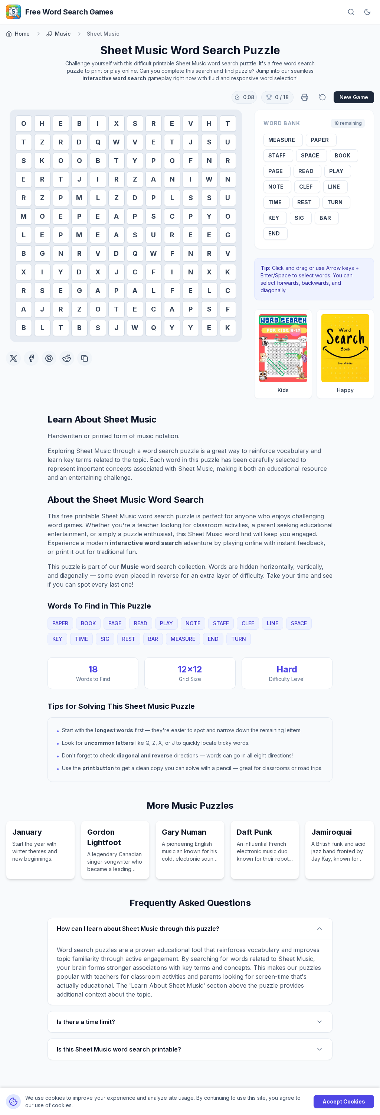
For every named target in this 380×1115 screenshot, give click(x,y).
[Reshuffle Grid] (322, 97)
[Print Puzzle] (304, 97)
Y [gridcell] (134, 160)
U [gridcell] (227, 142)
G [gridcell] (227, 235)
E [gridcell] (61, 123)
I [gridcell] (98, 123)
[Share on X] (13, 358)
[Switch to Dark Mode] (367, 12)
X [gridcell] (116, 123)
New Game (354, 97)
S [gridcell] (135, 123)
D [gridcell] (79, 142)
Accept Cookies (343, 1101)
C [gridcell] (172, 216)
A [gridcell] (153, 179)
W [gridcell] (116, 142)
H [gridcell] (42, 123)
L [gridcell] (98, 198)
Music (63, 33)
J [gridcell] (191, 142)
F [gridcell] (191, 160)
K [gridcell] (42, 160)
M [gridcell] (79, 198)
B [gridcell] (79, 123)
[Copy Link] (84, 358)
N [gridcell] (209, 160)
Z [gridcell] (42, 142)
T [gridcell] (227, 123)
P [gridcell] (153, 160)
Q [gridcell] (98, 142)
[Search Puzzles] (351, 12)
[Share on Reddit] (66, 358)
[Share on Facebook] (31, 358)
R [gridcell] (153, 123)
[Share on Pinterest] (49, 358)
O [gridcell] (23, 123)
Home (22, 33)
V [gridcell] (190, 123)
